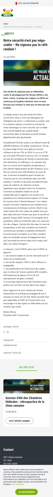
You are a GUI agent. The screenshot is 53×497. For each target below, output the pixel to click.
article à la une (11, 345)
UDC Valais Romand (28, 3)
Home (5, 24)
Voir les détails (18, 484)
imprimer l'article (11, 352)
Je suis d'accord (26, 491)
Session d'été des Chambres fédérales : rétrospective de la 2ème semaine (24, 402)
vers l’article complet (19, 420)
